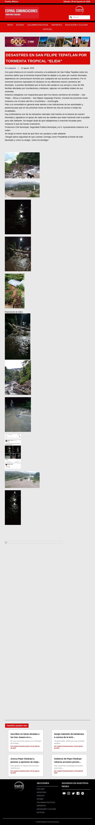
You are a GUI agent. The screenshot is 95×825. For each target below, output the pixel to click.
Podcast (41, 796)
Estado (20, 25)
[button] (47, 41)
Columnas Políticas (37, 25)
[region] (47, 41)
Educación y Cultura (76, 25)
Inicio (10, 25)
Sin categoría (10, 68)
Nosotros (41, 792)
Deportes (56, 25)
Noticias (47, 29)
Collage (40, 789)
